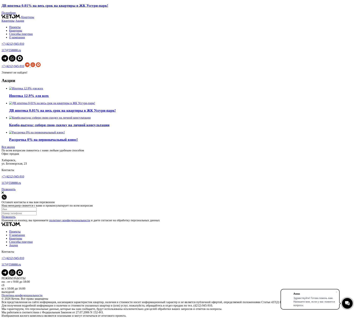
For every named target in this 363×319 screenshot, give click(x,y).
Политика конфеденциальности (22, 295)
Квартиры (27, 17)
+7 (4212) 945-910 (13, 43)
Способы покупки (21, 34)
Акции (19, 20)
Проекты (15, 27)
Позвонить (9, 189)
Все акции (8, 147)
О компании (17, 37)
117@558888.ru (11, 50)
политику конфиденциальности (69, 220)
